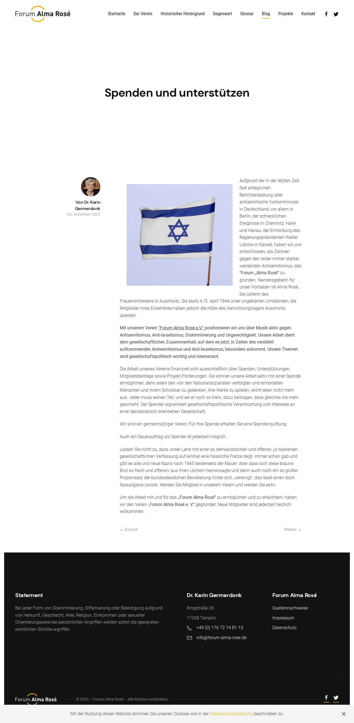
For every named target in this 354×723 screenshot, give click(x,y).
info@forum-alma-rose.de (221, 637)
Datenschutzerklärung (231, 713)
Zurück (131, 529)
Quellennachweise (290, 608)
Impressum (283, 618)
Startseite (116, 13)
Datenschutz (284, 627)
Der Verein (143, 13)
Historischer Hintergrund (183, 13)
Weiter (291, 529)
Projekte (285, 13)
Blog (266, 13)
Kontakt (308, 13)
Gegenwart (222, 13)
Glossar (247, 13)
